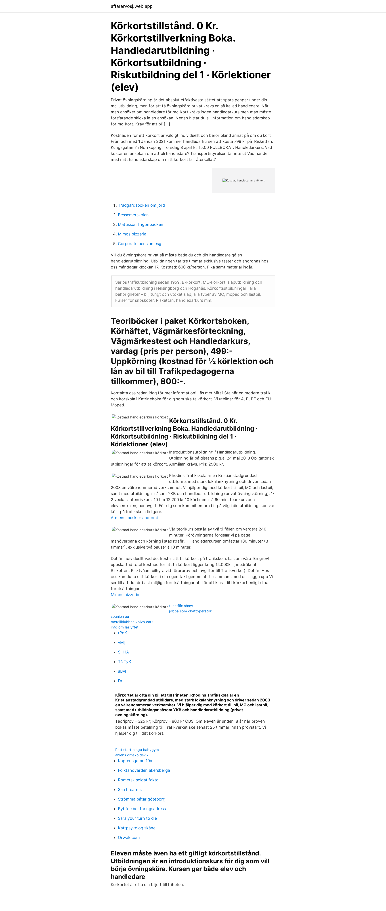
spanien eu (120, 616)
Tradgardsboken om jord (141, 205)
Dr (120, 680)
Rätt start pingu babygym (137, 749)
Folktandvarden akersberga (144, 770)
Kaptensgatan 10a (135, 760)
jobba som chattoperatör (190, 611)
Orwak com (129, 837)
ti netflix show (181, 605)
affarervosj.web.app (132, 6)
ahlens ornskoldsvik (132, 755)
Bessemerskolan (133, 214)
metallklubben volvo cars (132, 622)
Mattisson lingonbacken (140, 224)
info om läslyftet (124, 627)
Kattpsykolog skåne (136, 828)
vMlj (122, 642)
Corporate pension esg (139, 243)
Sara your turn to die (137, 818)
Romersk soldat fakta (138, 780)
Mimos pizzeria (132, 234)
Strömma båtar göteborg (141, 799)
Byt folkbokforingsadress (142, 808)
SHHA (123, 652)
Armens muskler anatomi (134, 517)
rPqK (122, 632)
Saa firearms (130, 789)
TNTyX (124, 661)
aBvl (122, 671)
